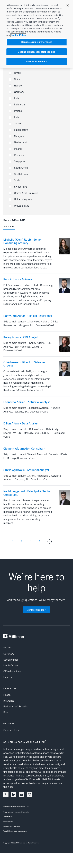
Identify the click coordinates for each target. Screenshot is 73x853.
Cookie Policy (18, 35)
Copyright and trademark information (16, 812)
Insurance (8, 700)
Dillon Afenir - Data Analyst (20, 423)
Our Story (8, 653)
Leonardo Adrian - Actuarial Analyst (26, 402)
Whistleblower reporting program (14, 831)
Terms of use (8, 817)
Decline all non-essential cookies (36, 51)
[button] (10, 73)
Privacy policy (8, 822)
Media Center (10, 665)
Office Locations (12, 671)
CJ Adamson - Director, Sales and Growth (25, 364)
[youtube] (21, 794)
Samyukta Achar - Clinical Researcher (27, 316)
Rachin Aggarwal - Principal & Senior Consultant (27, 493)
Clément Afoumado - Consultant (24, 448)
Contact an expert (36, 609)
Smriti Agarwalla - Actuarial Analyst (26, 470)
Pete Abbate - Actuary (17, 279)
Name (7, 226)
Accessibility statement (11, 826)
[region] (36, 34)
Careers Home (11, 730)
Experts (7, 677)
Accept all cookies (36, 61)
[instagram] (29, 794)
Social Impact (10, 659)
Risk (5, 712)
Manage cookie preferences (36, 41)
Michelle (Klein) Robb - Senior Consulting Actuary (22, 241)
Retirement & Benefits (15, 706)
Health (7, 694)
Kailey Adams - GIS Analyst (20, 337)
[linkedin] (13, 794)
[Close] (67, 5)
